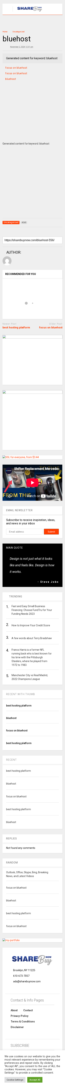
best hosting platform (16, 327)
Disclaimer (17, 1027)
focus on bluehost (16, 67)
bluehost (10, 78)
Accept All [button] (34, 1079)
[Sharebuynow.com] (28, 12)
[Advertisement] (32, 116)
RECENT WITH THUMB (20, 694)
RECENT (11, 759)
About (14, 1010)
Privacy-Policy (19, 1015)
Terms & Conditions (23, 1021)
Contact (28, 1010)
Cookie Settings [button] (15, 1079)
